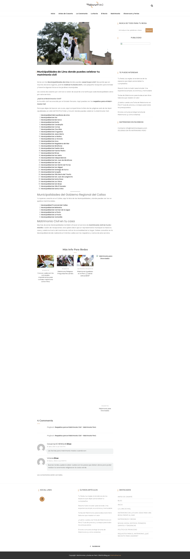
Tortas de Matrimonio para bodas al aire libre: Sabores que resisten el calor (135, 96)
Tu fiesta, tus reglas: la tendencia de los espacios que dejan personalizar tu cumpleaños (132, 81)
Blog (120, 501)
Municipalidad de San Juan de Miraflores (56, 160)
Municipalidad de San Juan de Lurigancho (57, 177)
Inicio (53, 13)
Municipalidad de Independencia (53, 158)
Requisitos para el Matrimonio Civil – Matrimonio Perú (75, 427)
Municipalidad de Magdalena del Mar (55, 143)
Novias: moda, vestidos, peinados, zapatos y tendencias (132, 524)
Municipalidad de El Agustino (52, 132)
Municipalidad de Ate (49, 117)
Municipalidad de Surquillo (51, 172)
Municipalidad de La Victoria (52, 139)
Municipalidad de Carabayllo (52, 124)
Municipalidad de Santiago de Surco (54, 170)
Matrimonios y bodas (127, 519)
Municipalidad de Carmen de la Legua (55, 210)
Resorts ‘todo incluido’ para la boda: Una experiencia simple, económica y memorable (135, 89)
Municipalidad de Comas (50, 127)
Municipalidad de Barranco (51, 120)
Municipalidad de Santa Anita (52, 188)
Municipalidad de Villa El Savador (53, 186)
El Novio (104, 13)
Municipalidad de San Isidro (51, 155)
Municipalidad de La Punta (51, 214)
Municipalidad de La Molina (51, 136)
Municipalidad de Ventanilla (51, 217)
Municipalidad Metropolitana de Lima (55, 115)
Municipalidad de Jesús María (52, 134)
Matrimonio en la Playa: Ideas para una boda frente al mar (134, 514)
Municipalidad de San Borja (51, 184)
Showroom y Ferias (131, 13)
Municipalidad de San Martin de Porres (56, 165)
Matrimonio (115, 13)
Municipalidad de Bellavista (51, 207)
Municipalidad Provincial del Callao (54, 205)
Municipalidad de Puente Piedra (53, 151)
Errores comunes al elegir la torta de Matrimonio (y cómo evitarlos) (131, 113)
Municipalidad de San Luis (50, 162)
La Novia (94, 13)
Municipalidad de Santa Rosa (52, 179)
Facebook (96, 546)
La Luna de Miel (124, 509)
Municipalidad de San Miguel (52, 167)
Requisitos (45, 270)
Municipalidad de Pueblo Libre (52, 148)
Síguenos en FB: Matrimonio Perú (132, 130)
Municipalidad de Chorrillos (51, 129)
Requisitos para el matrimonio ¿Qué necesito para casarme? (133, 535)
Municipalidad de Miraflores (51, 146)
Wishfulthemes (115, 555)
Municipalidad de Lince (49, 141)
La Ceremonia (81, 13)
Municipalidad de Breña (50, 122)
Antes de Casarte (65, 13)
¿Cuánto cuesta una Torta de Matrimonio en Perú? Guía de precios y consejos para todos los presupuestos (134, 105)
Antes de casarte (125, 497)
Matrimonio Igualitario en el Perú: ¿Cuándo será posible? (85, 274)
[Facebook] (42, 499)
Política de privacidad (127, 530)
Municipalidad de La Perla (51, 212)
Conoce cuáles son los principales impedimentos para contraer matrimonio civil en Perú (46, 277)
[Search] (152, 5)
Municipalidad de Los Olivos (51, 181)
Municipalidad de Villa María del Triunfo (56, 174)
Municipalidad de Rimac (50, 153)
